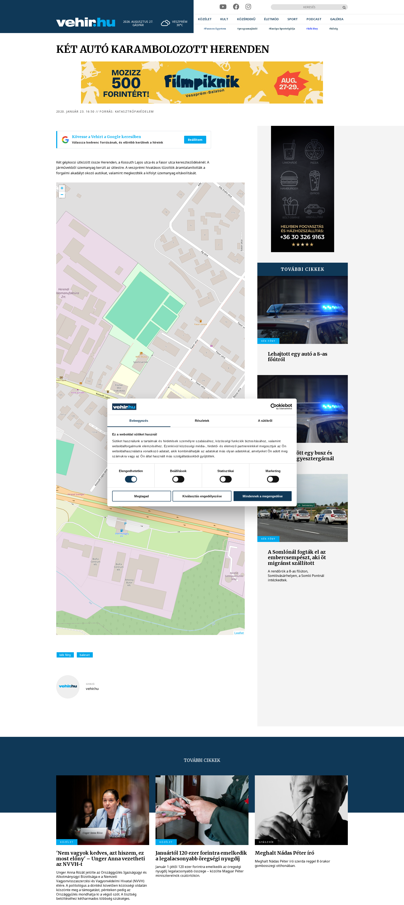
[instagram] (248, 6)
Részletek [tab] (202, 420)
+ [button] (62, 188)
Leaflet (239, 633)
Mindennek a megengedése (263, 496)
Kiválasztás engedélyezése (202, 496)
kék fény (65, 655)
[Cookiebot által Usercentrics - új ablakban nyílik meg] (273, 406)
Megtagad (141, 496)
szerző (90, 684)
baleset (85, 655)
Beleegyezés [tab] (138, 420)
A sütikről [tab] (265, 420)
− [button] (62, 194)
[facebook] (236, 6)
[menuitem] (205, 19)
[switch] (178, 479)
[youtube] (223, 6)
